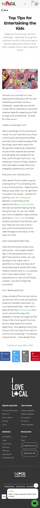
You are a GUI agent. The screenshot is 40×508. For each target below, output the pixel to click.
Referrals (5, 451)
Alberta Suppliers (27, 414)
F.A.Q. (4, 424)
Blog (23, 440)
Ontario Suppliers (27, 410)
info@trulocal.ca (29, 446)
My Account (6, 444)
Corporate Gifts (8, 458)
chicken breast (26, 204)
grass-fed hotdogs (18, 197)
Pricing (5, 421)
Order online (20, 218)
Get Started (6, 437)
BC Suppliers (26, 417)
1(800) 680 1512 (29, 453)
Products (24, 421)
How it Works (7, 417)
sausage (26, 271)
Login (4, 440)
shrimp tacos (24, 310)
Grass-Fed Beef (27, 424)
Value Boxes (7, 454)
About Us (5, 414)
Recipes (24, 437)
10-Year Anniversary (9, 410)
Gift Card (5, 447)
